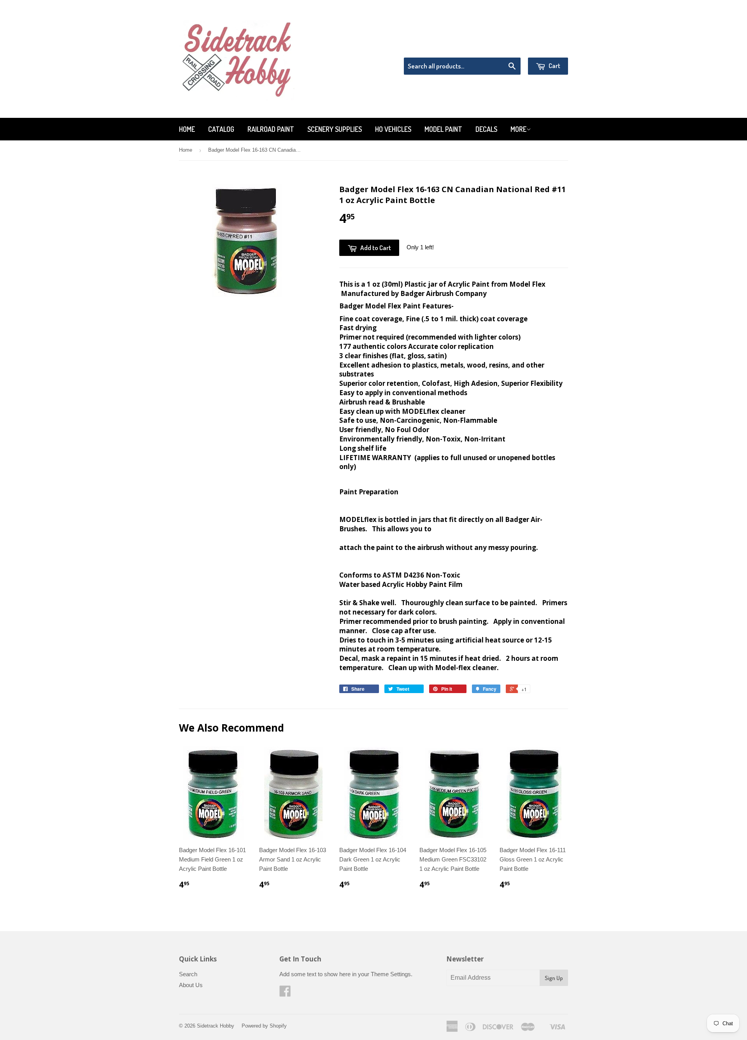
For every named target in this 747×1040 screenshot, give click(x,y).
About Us (191, 985)
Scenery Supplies (334, 129)
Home (187, 129)
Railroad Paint (270, 129)
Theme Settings (391, 974)
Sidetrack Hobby (215, 1026)
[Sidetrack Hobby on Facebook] (285, 993)
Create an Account (546, 48)
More (518, 129)
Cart (553, 65)
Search (188, 974)
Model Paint (443, 129)
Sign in (504, 48)
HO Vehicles (393, 129)
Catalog (221, 129)
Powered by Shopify (264, 1026)
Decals (486, 129)
